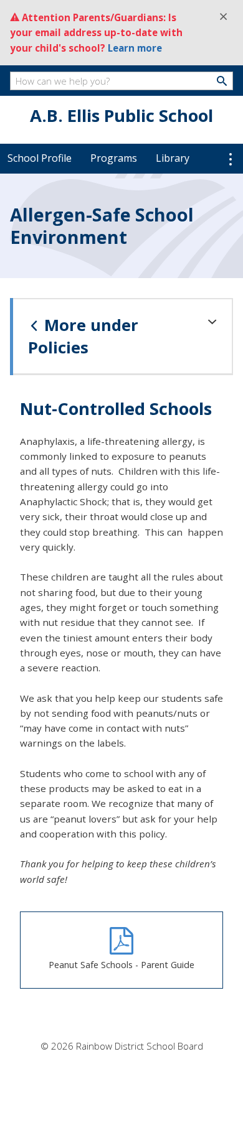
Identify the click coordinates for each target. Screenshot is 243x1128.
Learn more (135, 48)
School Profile (39, 158)
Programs (113, 158)
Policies (83, 336)
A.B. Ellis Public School (121, 115)
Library (172, 158)
